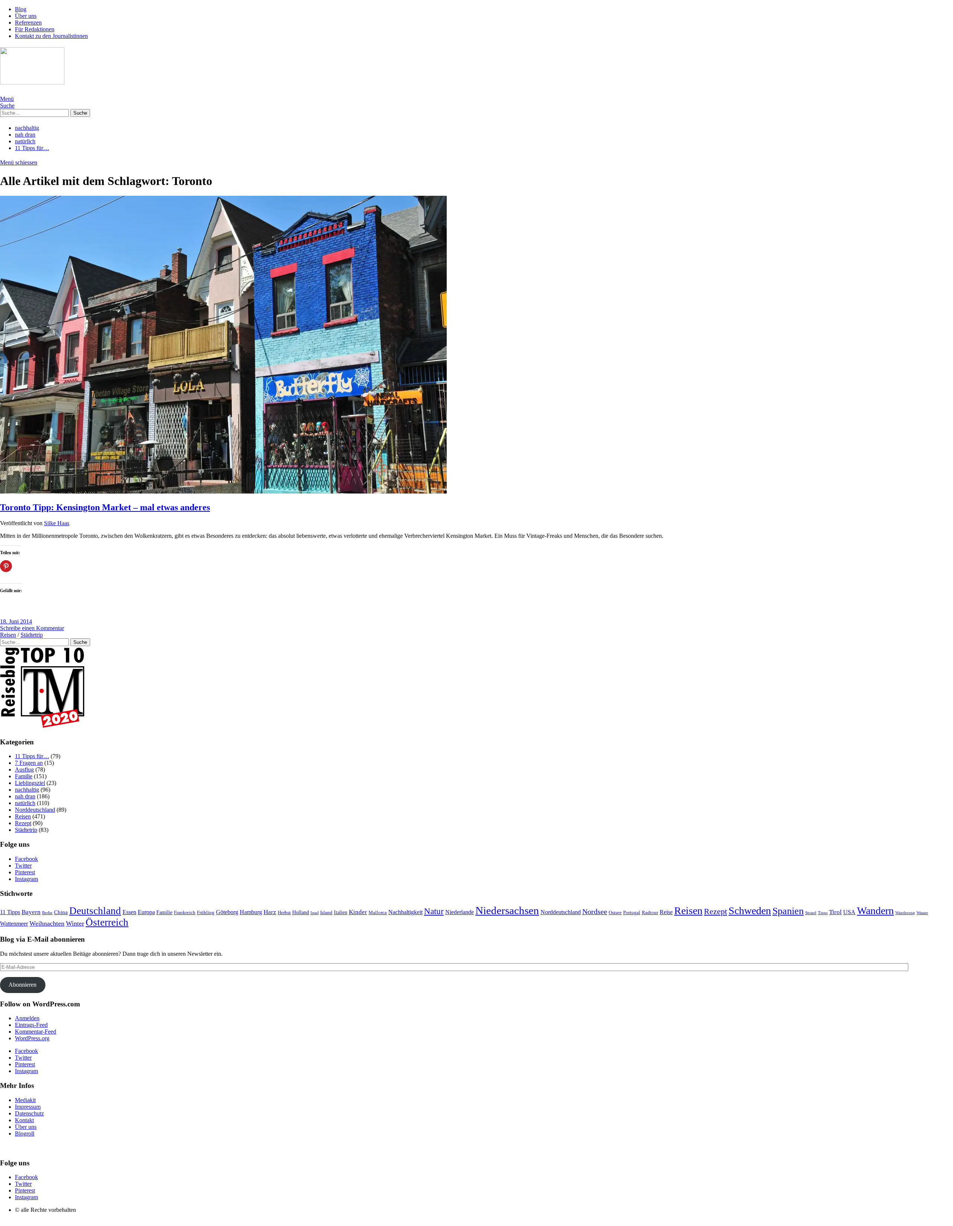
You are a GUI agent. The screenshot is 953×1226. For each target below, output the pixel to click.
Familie (23, 776)
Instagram (26, 879)
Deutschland (95, 910)
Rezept (23, 823)
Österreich (107, 922)
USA (849, 912)
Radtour (650, 912)
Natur (434, 911)
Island (326, 912)
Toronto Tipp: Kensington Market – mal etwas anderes (105, 507)
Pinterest (25, 872)
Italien (340, 912)
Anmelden (27, 1018)
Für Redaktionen (34, 29)
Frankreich (184, 912)
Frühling (205, 912)
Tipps (823, 913)
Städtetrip (31, 635)
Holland (300, 912)
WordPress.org (32, 1038)
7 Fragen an (29, 763)
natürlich (25, 141)
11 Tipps (10, 912)
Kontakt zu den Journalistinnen (51, 36)
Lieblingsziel (30, 783)
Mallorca (378, 912)
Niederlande (459, 912)
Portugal (631, 912)
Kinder (358, 912)
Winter (75, 923)
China (61, 912)
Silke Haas (56, 523)
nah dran (25, 134)
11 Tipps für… (32, 148)
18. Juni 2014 (16, 621)
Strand (810, 913)
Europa (146, 912)
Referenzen (28, 22)
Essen (129, 912)
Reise (666, 912)
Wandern (875, 910)
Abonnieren (22, 984)
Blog (20, 9)
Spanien (788, 911)
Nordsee (594, 912)
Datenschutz (29, 1113)
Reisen (8, 635)
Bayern (31, 912)
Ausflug (24, 769)
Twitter (23, 865)
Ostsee (615, 912)
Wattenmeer (14, 923)
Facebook (26, 859)
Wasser (922, 913)
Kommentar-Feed (35, 1031)
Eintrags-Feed (31, 1025)
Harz (270, 912)
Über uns (25, 16)
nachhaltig (27, 128)
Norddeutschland (35, 810)
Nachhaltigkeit (405, 912)
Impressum (28, 1107)
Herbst (284, 912)
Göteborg (227, 912)
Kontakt (24, 1120)
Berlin (47, 912)
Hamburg (251, 912)
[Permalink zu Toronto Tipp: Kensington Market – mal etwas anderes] (223, 491)
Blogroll (24, 1133)
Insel (314, 912)
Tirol (835, 912)
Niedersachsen (507, 910)
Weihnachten (46, 923)
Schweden (750, 910)
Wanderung (905, 913)
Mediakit (25, 1100)
